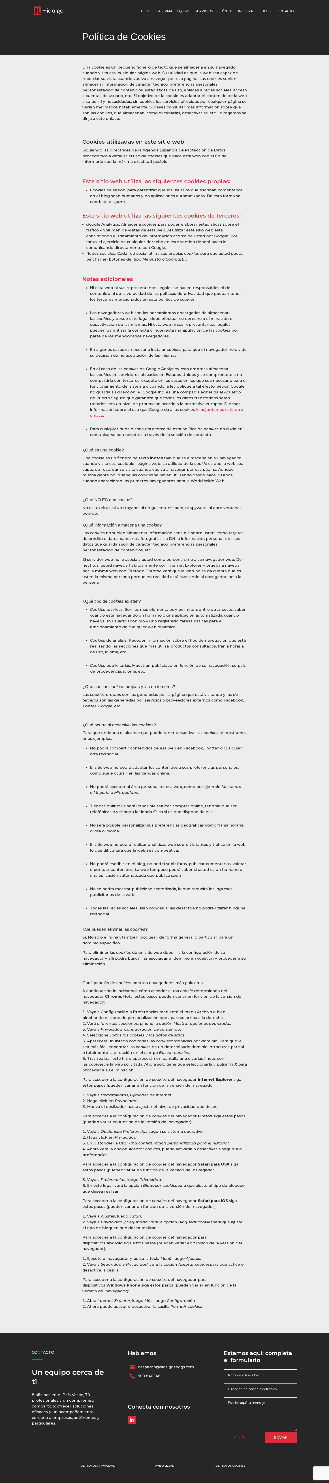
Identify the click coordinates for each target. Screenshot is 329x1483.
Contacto (285, 11)
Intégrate (247, 11)
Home (146, 11)
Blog (266, 11)
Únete (227, 11)
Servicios (204, 11)
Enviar (281, 1438)
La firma (164, 11)
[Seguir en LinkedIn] (132, 1420)
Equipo (183, 11)
